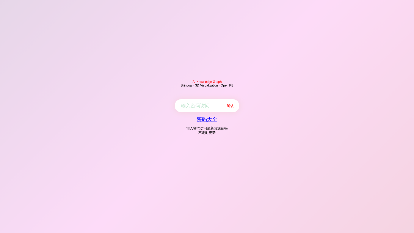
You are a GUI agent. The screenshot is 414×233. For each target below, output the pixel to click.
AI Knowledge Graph (207, 81)
